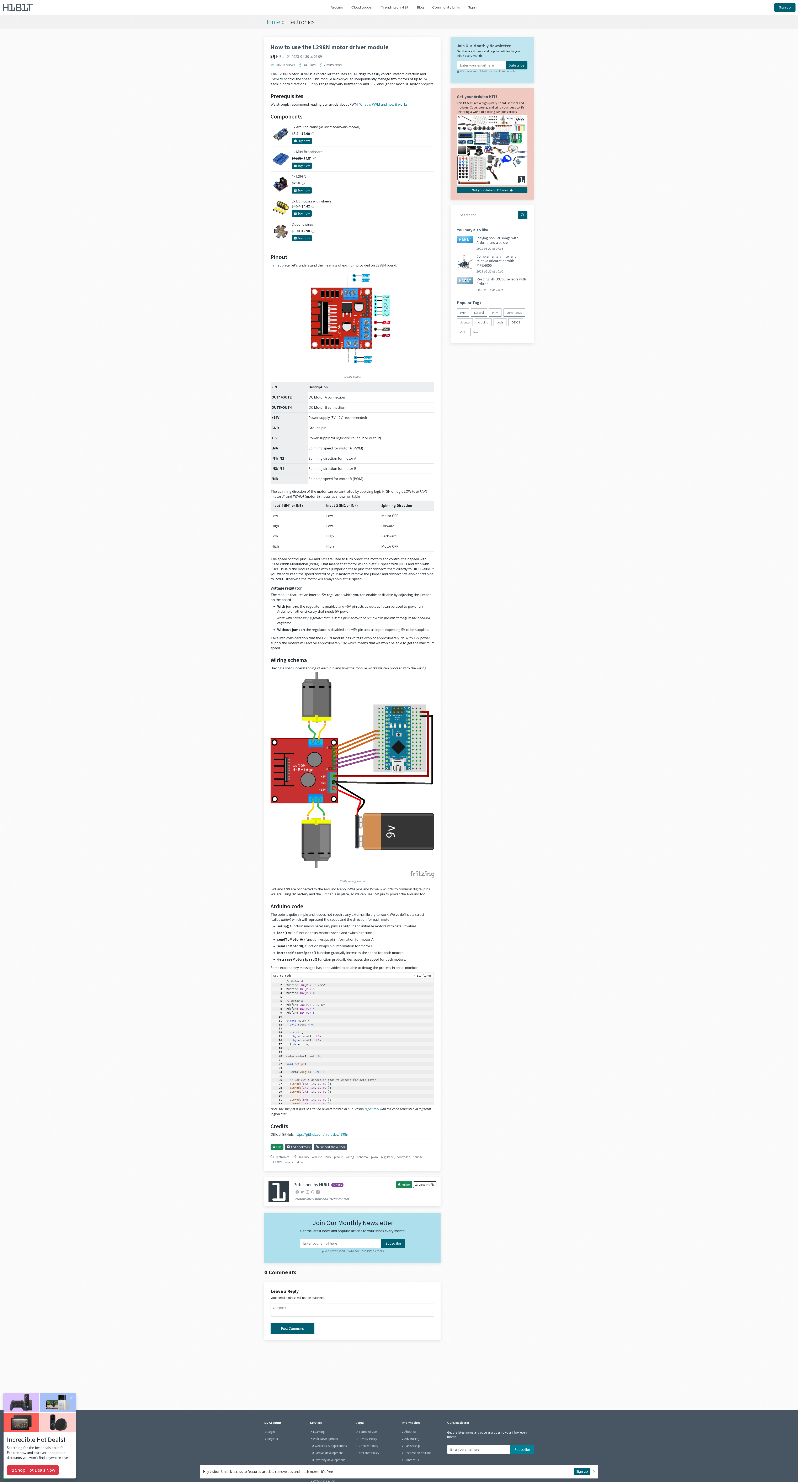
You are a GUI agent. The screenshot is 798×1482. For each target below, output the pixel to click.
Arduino (337, 7)
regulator (387, 1157)
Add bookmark (300, 1147)
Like (278, 1147)
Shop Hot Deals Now (34, 1470)
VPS (462, 332)
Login (271, 1431)
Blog (420, 7)
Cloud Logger (362, 7)
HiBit (280, 56)
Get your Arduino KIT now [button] (490, 190)
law (475, 332)
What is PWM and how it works (383, 104)
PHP (463, 313)
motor (289, 1162)
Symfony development (330, 1460)
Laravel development (329, 1452)
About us (410, 1431)
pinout (338, 1157)
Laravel (479, 313)
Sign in (473, 7)
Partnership (412, 1445)
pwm (374, 1157)
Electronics (282, 1157)
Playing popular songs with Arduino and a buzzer (497, 240)
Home (272, 22)
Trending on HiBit (395, 7)
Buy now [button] (303, 141)
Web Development (325, 1438)
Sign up (785, 7)
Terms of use (368, 1431)
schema (362, 1157)
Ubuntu (465, 322)
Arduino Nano (321, 1157)
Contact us (411, 1460)
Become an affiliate (417, 1452)
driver (301, 1162)
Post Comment (292, 1328)
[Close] (71, 1398)
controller (403, 1157)
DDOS (516, 322)
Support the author (332, 1147)
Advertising (411, 1438)
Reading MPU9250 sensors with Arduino (501, 281)
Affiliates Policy (369, 1452)
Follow (405, 1185)
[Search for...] (522, 215)
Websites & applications (331, 1445)
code (500, 322)
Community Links (446, 7)
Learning (319, 1431)
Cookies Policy (368, 1445)
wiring (350, 1157)
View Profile (426, 1185)
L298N (277, 1162)
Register (272, 1438)
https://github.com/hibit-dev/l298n (321, 1134)
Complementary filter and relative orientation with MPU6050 (497, 261)
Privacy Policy (368, 1438)
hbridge (418, 1157)
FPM (495, 313)
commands (514, 313)
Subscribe (516, 65)
